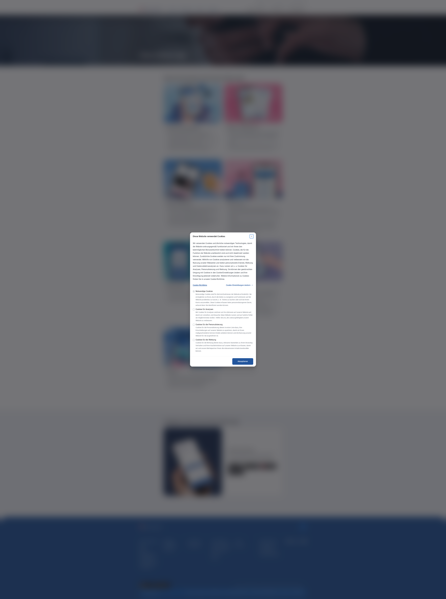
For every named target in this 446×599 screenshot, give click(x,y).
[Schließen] (251, 236)
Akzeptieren (243, 361)
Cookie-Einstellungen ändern (238, 285)
